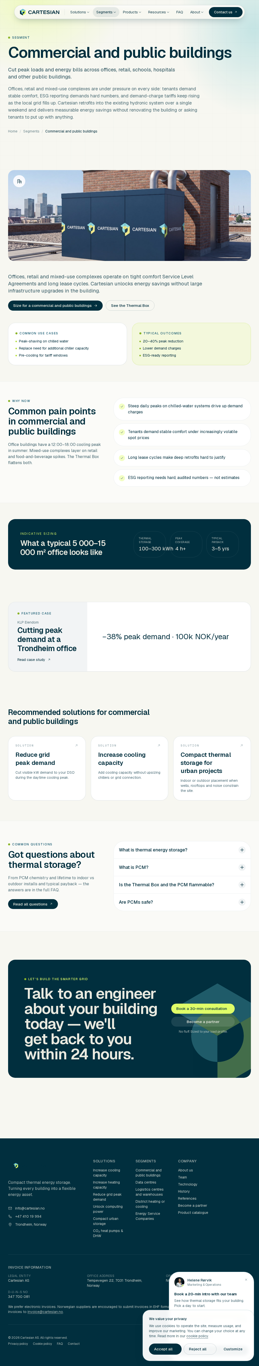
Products (130, 12)
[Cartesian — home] (39, 12)
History (184, 1191)
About (195, 12)
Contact (74, 1344)
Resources (157, 12)
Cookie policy (42, 1344)
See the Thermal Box (130, 305)
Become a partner (203, 1021)
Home (12, 131)
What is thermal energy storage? (153, 850)
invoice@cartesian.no (45, 1311)
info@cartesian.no (30, 1208)
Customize (233, 1349)
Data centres (146, 1182)
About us (185, 1170)
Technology (188, 1184)
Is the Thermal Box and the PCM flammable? (166, 885)
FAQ (179, 12)
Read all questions (30, 904)
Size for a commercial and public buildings (52, 305)
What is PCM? (133, 867)
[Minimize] (246, 1279)
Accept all (163, 1349)
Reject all (197, 1349)
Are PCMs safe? (136, 902)
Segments (104, 12)
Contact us (223, 12)
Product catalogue (193, 1212)
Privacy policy (18, 1344)
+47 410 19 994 (28, 1216)
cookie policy (197, 1336)
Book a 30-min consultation (201, 1008)
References (187, 1198)
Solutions (78, 12)
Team (182, 1177)
